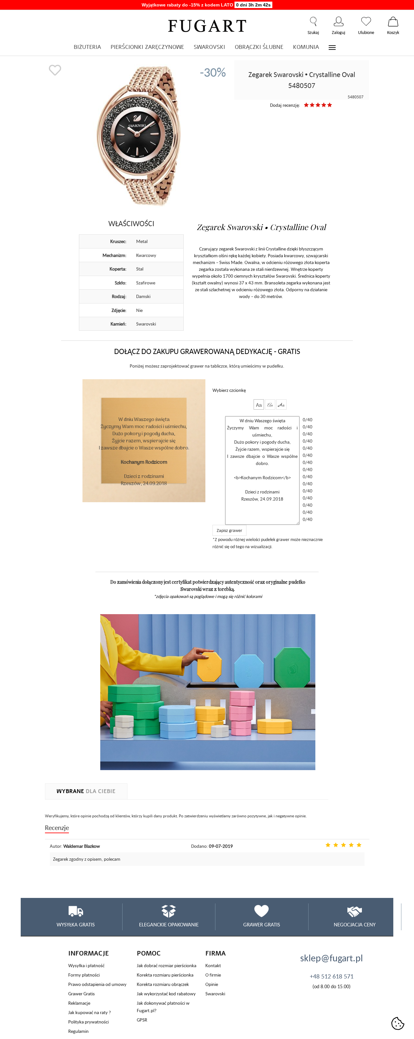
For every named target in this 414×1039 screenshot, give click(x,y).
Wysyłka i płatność (86, 965)
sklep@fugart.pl (331, 958)
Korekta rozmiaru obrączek (163, 984)
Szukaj (313, 21)
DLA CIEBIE (86, 791)
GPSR (142, 1020)
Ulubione (366, 21)
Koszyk (393, 21)
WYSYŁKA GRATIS (76, 924)
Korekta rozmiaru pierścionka (165, 975)
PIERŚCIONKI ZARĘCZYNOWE (147, 47)
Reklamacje (79, 1003)
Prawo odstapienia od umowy (97, 984)
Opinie (211, 984)
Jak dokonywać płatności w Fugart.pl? (163, 1006)
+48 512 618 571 (332, 976)
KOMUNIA (306, 47)
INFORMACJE (88, 953)
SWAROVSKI (209, 47)
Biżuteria (87, 47)
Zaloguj (338, 21)
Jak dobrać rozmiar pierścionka (166, 965)
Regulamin (78, 1031)
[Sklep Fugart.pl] (207, 25)
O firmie (213, 975)
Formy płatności (84, 975)
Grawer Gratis (81, 993)
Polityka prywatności (88, 1022)
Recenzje (57, 827)
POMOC (149, 953)
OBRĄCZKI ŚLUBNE (259, 47)
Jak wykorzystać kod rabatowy (166, 993)
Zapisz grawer (229, 530)
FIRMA (215, 953)
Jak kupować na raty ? (89, 1012)
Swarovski (215, 993)
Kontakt (213, 965)
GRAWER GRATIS (261, 924)
